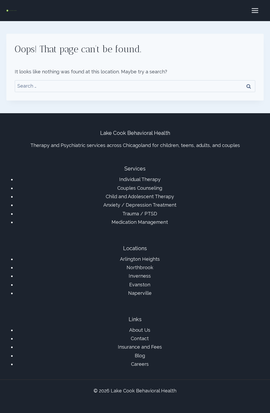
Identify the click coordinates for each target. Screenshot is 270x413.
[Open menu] (255, 10)
